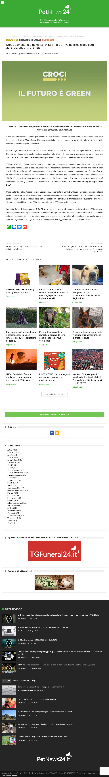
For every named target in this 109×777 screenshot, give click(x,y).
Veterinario (11, 518)
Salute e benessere (14, 503)
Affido (9, 450)
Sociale (10, 508)
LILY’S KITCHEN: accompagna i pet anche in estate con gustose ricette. (54, 377)
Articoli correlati (15, 259)
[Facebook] (52, 433)
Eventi (9, 483)
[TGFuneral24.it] (54, 542)
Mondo (10, 493)
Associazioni (12, 460)
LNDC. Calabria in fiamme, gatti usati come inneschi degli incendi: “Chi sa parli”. (19, 377)
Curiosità (48, 40)
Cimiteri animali (13, 470)
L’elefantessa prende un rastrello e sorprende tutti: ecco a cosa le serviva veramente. (52, 336)
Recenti (15, 681)
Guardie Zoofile (13, 488)
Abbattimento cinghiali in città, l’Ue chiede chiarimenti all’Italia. (24, 246)
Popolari (6, 681)
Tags (33, 681)
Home (8, 36)
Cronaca (10, 478)
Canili (9, 465)
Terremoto (11, 513)
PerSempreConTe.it (9, 776)
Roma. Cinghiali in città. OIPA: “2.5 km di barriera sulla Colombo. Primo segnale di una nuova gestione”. (82, 247)
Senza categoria (13, 505)
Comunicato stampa (30, 40)
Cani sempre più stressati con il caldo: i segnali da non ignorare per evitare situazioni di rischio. (21, 336)
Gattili (9, 485)
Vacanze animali (13, 516)
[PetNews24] (54, 3)
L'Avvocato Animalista (15, 490)
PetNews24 (12, 54)
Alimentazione (12, 453)
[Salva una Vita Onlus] (54, 576)
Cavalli (10, 468)
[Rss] (57, 433)
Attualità (16, 36)
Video (9, 521)
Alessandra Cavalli (25, 690)
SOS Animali (12, 510)
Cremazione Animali (15, 475)
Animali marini (12, 458)
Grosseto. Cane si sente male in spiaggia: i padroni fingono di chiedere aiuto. (87, 335)
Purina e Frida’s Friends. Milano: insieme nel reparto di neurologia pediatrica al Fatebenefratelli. (53, 294)
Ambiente (11, 455)
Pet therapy (12, 498)
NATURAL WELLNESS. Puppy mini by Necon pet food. (20, 291)
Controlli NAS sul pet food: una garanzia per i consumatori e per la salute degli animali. (86, 294)
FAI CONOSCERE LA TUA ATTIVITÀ (54, 414)
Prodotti (10, 500)
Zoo (9, 523)
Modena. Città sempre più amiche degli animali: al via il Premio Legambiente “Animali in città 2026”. (87, 378)
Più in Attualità (33, 259)
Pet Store (11, 495)
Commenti (25, 681)
